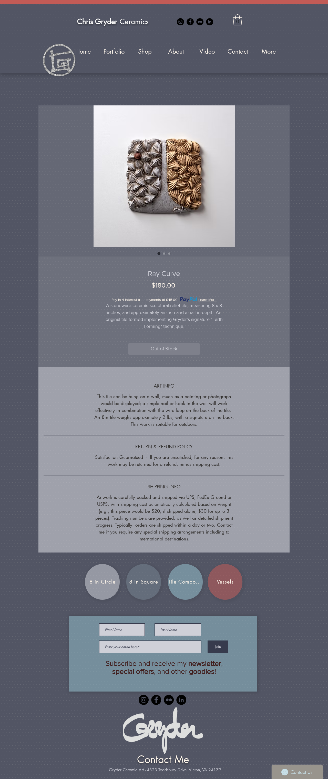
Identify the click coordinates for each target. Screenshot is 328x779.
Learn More (207, 300)
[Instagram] (180, 21)
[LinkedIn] (209, 21)
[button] (237, 19)
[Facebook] (190, 21)
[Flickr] (199, 21)
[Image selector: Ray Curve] (158, 253)
